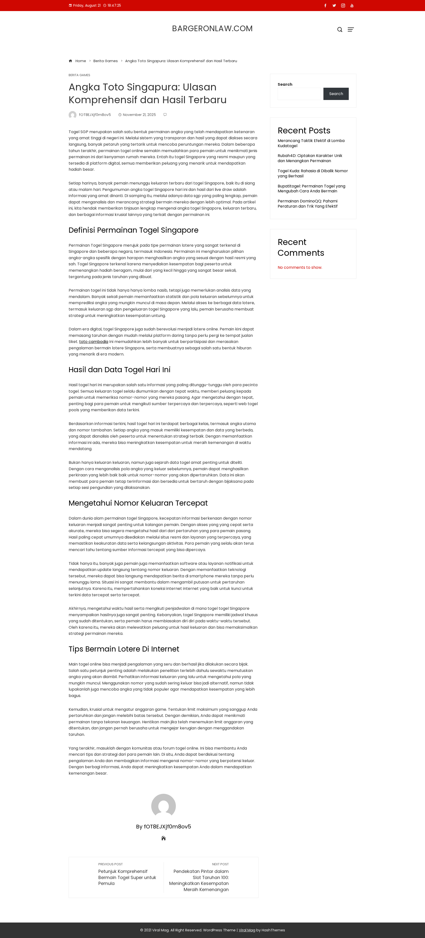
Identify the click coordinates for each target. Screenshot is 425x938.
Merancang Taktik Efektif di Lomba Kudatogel (311, 143)
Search (285, 84)
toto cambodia (93, 341)
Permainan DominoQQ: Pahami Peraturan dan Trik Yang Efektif (308, 203)
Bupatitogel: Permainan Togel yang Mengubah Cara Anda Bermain (311, 188)
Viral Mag (247, 930)
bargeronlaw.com (212, 28)
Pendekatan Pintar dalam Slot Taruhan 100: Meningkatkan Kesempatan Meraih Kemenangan (199, 877)
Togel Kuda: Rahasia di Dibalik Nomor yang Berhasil (313, 173)
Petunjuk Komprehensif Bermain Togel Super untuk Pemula (127, 874)
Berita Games (79, 75)
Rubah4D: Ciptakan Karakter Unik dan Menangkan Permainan (310, 158)
